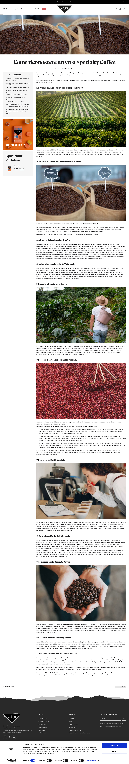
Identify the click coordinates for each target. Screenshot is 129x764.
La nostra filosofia (43, 721)
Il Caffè (5, 9)
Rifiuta (114, 751)
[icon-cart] (124, 9)
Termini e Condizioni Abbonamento (80, 733)
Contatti (71, 718)
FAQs (70, 721)
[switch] (49, 760)
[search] (116, 9)
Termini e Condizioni (75, 730)
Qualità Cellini (19, 9)
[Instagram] (9, 737)
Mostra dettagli (92, 760)
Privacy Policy (73, 724)
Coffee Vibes (42, 733)
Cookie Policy (73, 727)
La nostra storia (42, 718)
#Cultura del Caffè (120, 687)
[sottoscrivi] (124, 719)
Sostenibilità (42, 724)
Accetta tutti (114, 745)
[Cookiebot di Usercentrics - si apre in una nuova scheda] (11, 760)
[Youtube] (14, 737)
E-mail (103, 719)
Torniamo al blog (9, 686)
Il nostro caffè (42, 727)
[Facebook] (5, 737)
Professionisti (35, 9)
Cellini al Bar (41, 730)
